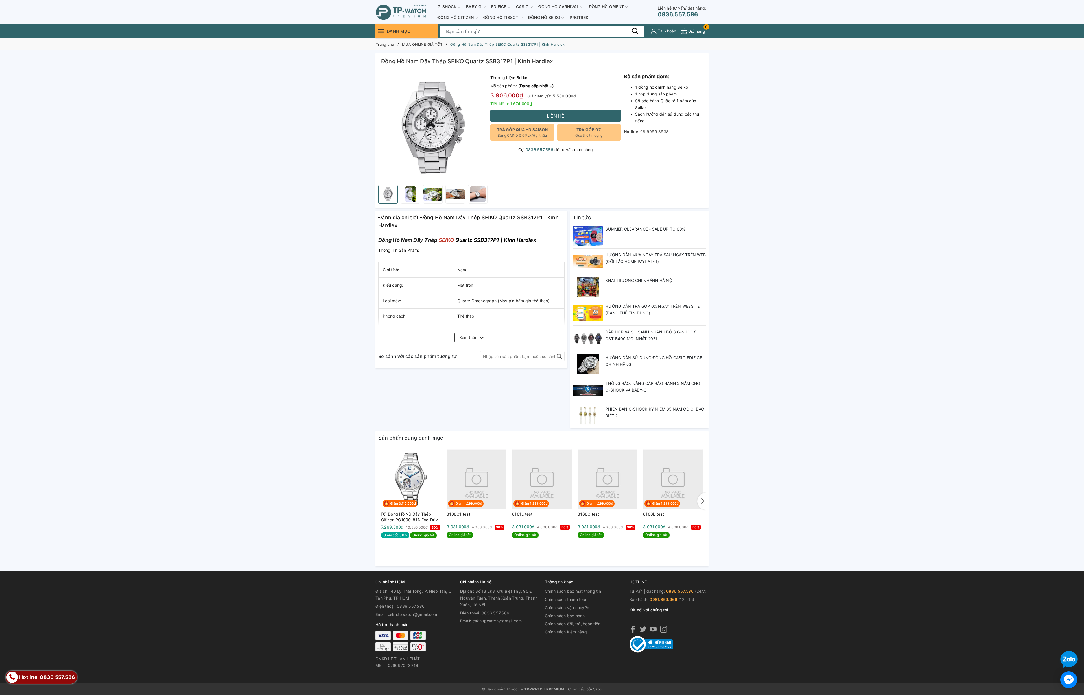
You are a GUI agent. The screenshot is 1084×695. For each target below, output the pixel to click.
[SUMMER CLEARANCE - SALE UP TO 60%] (588, 236)
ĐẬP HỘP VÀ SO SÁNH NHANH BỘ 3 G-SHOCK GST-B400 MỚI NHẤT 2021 (651, 335)
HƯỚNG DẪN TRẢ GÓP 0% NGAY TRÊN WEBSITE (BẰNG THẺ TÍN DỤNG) (653, 309)
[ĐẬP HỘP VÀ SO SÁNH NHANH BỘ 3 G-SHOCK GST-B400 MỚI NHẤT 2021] (588, 338)
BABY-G (474, 6)
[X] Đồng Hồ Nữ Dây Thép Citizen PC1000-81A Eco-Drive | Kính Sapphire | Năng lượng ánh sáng (410, 517)
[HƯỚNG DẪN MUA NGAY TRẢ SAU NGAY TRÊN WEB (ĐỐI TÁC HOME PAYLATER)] (588, 261)
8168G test (588, 514)
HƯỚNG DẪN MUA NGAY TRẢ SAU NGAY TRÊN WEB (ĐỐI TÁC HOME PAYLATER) (656, 258)
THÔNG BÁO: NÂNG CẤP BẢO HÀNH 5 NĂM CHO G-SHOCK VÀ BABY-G (653, 386)
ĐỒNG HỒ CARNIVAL (559, 6)
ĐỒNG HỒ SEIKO (544, 17)
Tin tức (582, 217)
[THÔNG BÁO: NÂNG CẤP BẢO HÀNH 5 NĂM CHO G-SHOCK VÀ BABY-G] (588, 390)
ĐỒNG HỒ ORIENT (607, 6)
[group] (433, 127)
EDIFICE (499, 6)
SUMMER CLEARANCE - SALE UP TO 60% (645, 229)
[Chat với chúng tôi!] (1068, 679)
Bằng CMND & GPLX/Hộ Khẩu (522, 132)
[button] (701, 501)
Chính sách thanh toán (566, 599)
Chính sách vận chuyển (567, 607)
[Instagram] (663, 629)
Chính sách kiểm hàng (566, 631)
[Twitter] (643, 629)
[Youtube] (653, 629)
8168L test (653, 514)
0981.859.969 (663, 599)
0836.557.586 (682, 12)
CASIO (523, 6)
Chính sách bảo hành (565, 615)
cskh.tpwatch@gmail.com (412, 614)
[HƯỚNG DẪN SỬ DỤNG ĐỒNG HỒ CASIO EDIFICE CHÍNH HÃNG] (588, 364)
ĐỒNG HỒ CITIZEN (456, 17)
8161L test (522, 514)
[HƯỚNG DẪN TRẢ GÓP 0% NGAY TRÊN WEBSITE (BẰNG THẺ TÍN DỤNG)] (588, 313)
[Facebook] (633, 629)
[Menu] (381, 31)
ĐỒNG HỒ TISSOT (501, 17)
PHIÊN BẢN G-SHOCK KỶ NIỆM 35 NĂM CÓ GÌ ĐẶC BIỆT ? (655, 412)
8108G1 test (458, 514)
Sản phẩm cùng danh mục (410, 438)
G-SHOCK (448, 6)
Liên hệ (556, 116)
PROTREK (579, 17)
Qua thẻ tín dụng (588, 132)
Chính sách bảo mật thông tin (573, 591)
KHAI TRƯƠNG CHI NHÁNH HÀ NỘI (640, 280)
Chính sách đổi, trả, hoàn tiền (573, 623)
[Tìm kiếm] (635, 31)
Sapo (597, 689)
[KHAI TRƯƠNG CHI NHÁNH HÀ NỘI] (588, 287)
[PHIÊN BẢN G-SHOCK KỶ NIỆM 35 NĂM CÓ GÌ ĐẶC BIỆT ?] (588, 415)
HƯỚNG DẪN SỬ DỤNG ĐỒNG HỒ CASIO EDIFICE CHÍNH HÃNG (654, 361)
